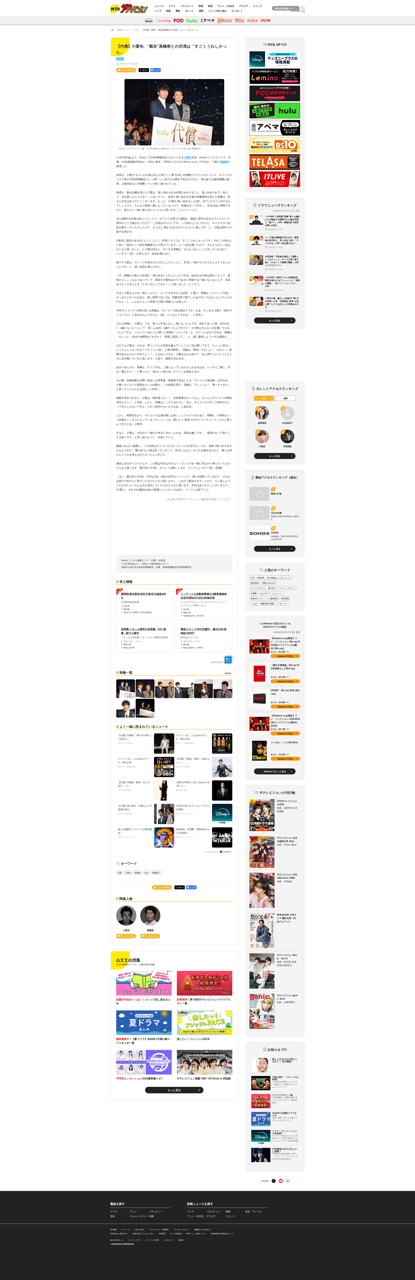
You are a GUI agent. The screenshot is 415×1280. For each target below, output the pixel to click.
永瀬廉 (254, 593)
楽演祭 (180, 1240)
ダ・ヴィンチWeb (152, 1240)
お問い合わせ (139, 1229)
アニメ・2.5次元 (225, 6)
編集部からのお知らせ (203, 1229)
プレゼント (237, 11)
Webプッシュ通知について (196, 1233)
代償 (119, 873)
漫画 (201, 11)
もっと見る (174, 1090)
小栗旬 (187, 157)
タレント (189, 11)
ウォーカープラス (134, 1240)
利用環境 (162, 1233)
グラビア (243, 6)
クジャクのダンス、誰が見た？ (264, 588)
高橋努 (224, 162)
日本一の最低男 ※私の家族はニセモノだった (271, 578)
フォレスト (277, 593)
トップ (157, 11)
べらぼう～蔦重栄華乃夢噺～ (263, 604)
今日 (264, 398)
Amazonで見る (285, 656)
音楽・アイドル (253, 1211)
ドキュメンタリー (139, 1216)
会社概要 (113, 1229)
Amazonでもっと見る (275, 771)
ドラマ (171, 6)
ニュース (159, 6)
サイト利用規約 (176, 1233)
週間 (286, 398)
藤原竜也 (274, 598)
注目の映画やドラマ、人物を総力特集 (135, 964)
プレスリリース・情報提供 (159, 1229)
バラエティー (187, 6)
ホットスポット (288, 588)
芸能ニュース (123, 29)
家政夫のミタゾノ (258, 598)
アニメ (133, 1211)
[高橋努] (150, 922)
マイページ (126, 1229)
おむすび (264, 593)
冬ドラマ (284, 604)
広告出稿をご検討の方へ (119, 1233)
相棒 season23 (269, 583)
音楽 (210, 6)
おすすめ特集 (128, 959)
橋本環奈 (285, 598)
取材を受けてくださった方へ (143, 1233)
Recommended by (212, 852)
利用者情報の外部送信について (222, 1233)
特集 (168, 11)
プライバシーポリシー (181, 1229)
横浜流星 (255, 583)
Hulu (146, 873)
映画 (201, 6)
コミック (257, 6)
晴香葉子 (156, 873)
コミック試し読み (217, 11)
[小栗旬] (126, 922)
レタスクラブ (169, 1240)
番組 (178, 11)
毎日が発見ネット (116, 1240)
